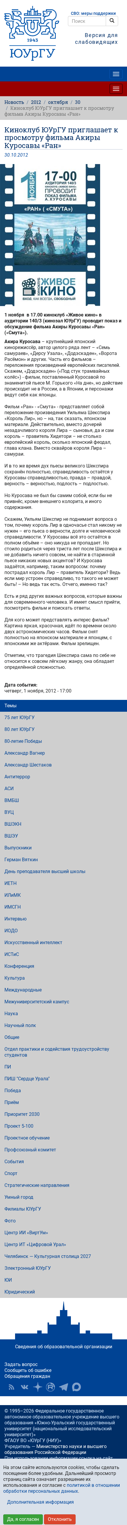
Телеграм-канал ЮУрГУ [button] (63, 1387)
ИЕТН (10, 883)
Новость (14, 102)
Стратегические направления (36, 1185)
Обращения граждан (27, 1376)
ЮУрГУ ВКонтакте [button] (24, 1387)
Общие (11, 1037)
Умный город (18, 1197)
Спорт (10, 1173)
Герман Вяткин (21, 859)
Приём (11, 1102)
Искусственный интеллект (33, 942)
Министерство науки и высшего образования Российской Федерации (55, 1449)
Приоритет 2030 (22, 1114)
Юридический (19, 1292)
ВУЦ (9, 812)
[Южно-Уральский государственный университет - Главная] (32, 33)
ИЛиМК (12, 895)
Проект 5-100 (18, 1126)
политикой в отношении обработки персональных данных (61, 1488)
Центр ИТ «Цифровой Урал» (35, 1244)
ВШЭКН (12, 824)
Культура (14, 978)
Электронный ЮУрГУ (27, 1268)
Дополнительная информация (40, 1502)
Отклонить (60, 1519)
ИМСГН (12, 907)
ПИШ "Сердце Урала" (27, 1079)
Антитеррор (17, 777)
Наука (11, 1013)
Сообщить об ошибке (27, 1370)
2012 (36, 102)
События (14, 1161)
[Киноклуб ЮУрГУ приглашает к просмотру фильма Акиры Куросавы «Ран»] (63, 235)
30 (77, 102)
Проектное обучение (27, 1138)
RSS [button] (11, 1387)
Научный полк (20, 1025)
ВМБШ (11, 800)
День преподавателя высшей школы (44, 871)
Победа (12, 1090)
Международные (23, 990)
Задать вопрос (21, 1364)
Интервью (15, 919)
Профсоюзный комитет (30, 1150)
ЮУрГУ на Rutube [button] (50, 1387)
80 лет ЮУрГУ (19, 729)
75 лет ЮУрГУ (19, 717)
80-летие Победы (23, 741)
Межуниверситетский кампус (36, 1002)
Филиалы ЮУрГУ (22, 1209)
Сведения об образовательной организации (63, 1346)
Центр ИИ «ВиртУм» (26, 1232)
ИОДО (11, 930)
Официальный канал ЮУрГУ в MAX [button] (76, 1387)
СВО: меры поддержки (93, 13)
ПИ (7, 1067)
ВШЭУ (11, 836)
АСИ (9, 788)
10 (13, 155)
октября (58, 102)
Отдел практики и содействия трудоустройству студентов (56, 1052)
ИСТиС (11, 954)
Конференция (19, 966)
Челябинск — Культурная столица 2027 (47, 1256)
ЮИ (8, 1280)
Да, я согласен (23, 1519)
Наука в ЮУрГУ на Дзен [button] (37, 1387)
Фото (10, 1221)
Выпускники (18, 848)
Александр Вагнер (24, 753)
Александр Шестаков (28, 765)
